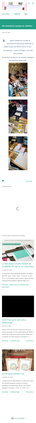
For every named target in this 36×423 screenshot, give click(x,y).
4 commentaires (14, 341)
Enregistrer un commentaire (19, 285)
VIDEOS (17, 14)
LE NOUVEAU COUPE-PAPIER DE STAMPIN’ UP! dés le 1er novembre (18, 265)
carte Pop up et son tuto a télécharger (14, 321)
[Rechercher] (29, 3)
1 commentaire (14, 392)
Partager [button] (29, 181)
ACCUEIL (6, 14)
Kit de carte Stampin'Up (13, 373)
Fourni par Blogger (19, 418)
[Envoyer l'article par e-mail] (3, 181)
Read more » (6, 287)
